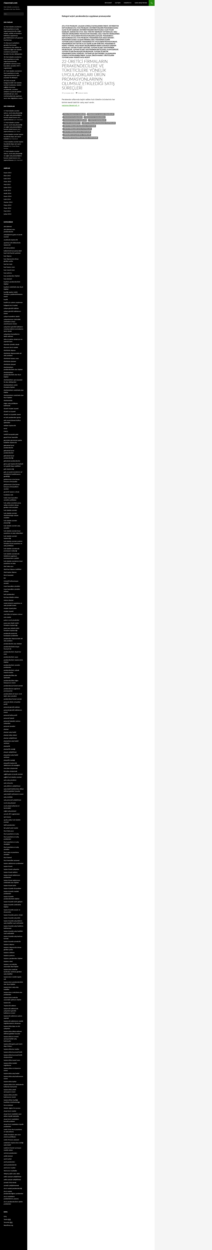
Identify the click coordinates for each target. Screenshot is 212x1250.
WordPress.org (8, 1225)
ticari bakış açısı (9, 831)
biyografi (108, 3)
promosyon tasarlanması (95, 117)
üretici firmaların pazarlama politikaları (99, 123)
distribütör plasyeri (10, 364)
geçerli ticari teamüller (11, 437)
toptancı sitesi (8, 961)
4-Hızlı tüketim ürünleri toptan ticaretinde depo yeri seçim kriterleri (13, 137)
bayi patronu (8, 273)
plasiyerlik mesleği (9, 749)
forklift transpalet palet (11, 434)
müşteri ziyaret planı (10, 608)
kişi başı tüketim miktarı (11, 597)
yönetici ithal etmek (10, 1182)
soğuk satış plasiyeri (10, 811)
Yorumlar (8, 1222)
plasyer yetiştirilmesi (10, 752)
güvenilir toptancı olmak (11, 492)
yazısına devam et (70, 105)
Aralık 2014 (7, 193)
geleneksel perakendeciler (12, 461)
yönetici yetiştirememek (11, 1185)
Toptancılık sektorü (10, 1005)
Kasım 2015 (7, 172)
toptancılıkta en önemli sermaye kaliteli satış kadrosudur (11, 1039)
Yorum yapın (83, 93)
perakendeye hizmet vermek (13, 699)
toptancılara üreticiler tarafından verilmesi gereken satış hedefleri (13, 972)
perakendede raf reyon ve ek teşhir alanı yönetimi (83, 43)
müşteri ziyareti (8, 611)
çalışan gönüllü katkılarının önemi (93, 26)
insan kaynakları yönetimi (12, 586)
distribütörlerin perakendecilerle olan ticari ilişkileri (12, 375)
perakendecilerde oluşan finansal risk (78, 40)
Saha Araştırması (141, 3)
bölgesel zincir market (11, 305)
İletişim (117, 3)
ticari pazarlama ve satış (11, 834)
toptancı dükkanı (9, 952)
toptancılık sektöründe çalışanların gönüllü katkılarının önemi (11, 1011)
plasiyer (6, 729)
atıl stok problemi (69, 26)
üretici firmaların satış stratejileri (77, 132)
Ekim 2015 (7, 175)
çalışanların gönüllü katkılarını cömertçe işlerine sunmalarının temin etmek (13, 329)
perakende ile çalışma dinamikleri (100, 114)
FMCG (6, 431)
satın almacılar (8, 783)
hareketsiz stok (76, 32)
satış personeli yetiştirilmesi (12, 800)
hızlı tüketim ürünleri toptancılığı (98, 32)
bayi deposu (8, 256)
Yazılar (7, 1219)
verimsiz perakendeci (10, 1153)
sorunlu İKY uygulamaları (12, 814)
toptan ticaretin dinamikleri (12, 888)
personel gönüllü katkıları (12, 707)
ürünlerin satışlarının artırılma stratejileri (80, 137)
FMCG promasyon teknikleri (74, 114)
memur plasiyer (8, 600)
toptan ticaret (8, 866)
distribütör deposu (10, 350)
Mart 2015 (7, 184)
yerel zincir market (9, 1168)
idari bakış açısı (8, 566)
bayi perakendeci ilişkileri (12, 276)
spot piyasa (7, 817)
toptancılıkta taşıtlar (10, 1081)
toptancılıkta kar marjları (11, 1049)
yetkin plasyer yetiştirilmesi (12, 1179)
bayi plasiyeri (8, 279)
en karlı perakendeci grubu (12, 417)
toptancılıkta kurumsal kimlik (13, 1052)
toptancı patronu (9, 955)
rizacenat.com (10, 3)
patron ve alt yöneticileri (11, 620)
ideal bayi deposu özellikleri (12, 569)
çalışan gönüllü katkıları (11, 308)
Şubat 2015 (7, 187)
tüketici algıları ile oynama (12, 1108)
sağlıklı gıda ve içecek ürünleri (13, 774)
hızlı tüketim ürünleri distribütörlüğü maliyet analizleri (11, 515)
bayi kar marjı (8, 264)
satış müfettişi (8, 797)
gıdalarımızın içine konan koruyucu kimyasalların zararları (12, 487)
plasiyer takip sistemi (10, 735)
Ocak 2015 (7, 190)
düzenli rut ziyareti (9, 411)
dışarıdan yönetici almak (11, 344)
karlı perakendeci (9, 594)
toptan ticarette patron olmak (13, 915)
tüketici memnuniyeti (72, 123)
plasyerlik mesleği (9, 760)
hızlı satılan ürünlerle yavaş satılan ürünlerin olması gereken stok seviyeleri (12, 505)
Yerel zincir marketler (10, 1170)
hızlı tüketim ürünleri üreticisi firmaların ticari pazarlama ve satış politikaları (13, 543)
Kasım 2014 (7, 196)
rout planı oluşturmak (11, 768)
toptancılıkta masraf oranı (12, 1060)
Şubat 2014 (7, 214)
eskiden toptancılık (10, 425)
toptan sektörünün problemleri (13, 863)
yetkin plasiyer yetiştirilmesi (12, 1176)
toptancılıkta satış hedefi (11, 1073)
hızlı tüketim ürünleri (10, 510)
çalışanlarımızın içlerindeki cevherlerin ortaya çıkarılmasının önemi (12, 322)
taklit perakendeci (9, 825)
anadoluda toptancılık (11, 240)
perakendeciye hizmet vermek (13, 685)
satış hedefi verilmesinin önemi (13, 794)
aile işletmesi (8, 226)
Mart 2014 (7, 211)
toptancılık (7, 1002)
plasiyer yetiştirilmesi (10, 738)
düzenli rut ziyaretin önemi (12, 414)
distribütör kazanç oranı (11, 358)
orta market (7, 617)
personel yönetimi (9, 726)
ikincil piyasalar (8, 575)
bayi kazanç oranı (9, 267)
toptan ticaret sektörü (80, 47)
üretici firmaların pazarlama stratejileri (79, 126)
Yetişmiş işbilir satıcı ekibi (12, 1173)
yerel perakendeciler (10, 1165)
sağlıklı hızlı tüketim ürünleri (13, 777)
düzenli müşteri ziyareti (11, 408)
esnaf (5, 428)
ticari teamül (8, 857)
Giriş (5, 1216)
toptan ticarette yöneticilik (12, 941)
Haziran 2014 (8, 202)
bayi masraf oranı (9, 270)
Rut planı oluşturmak (10, 771)
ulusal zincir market (94, 55)
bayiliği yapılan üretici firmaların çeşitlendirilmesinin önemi (13, 294)
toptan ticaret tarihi (10, 885)
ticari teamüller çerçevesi (12, 860)
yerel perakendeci (9, 1162)
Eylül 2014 (7, 199)
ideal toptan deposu (10, 572)
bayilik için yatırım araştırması (13, 302)
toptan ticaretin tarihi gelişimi (13, 901)
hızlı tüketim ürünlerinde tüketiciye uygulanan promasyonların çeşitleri (11, 556)
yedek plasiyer (8, 1156)
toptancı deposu (9, 944)
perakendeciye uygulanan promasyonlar (99, 42)
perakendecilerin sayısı (11, 657)
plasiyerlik (7, 746)
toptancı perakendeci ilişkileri (13, 958)
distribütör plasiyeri (10, 361)
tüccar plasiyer (8, 1105)
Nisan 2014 (7, 208)
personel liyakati (9, 718)
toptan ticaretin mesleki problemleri (77, 51)
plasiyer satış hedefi (10, 732)
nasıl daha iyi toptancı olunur (13, 614)
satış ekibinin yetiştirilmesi (12, 786)
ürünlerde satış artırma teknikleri (77, 135)
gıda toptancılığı (9, 469)
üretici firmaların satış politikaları (77, 129)
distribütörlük (8, 400)
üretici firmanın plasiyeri (11, 1140)
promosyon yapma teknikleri (75, 120)
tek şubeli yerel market (11, 828)
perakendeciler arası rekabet (101, 38)
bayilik (6, 299)
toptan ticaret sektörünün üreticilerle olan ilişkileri (95, 49)
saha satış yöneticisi (10, 780)
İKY (5, 578)
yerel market (8, 1159)
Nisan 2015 (7, 181)
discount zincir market (11, 347)
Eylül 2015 (7, 178)
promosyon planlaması (73, 117)
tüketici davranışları (97, 120)
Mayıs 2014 (7, 205)
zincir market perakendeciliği (13, 1188)
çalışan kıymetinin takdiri (12, 316)
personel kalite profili (10, 715)
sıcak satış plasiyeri (10, 803)
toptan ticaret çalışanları (11, 869)
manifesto (127, 3)
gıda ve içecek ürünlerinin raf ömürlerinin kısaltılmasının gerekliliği (13, 474)
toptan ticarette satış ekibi (12, 918)
